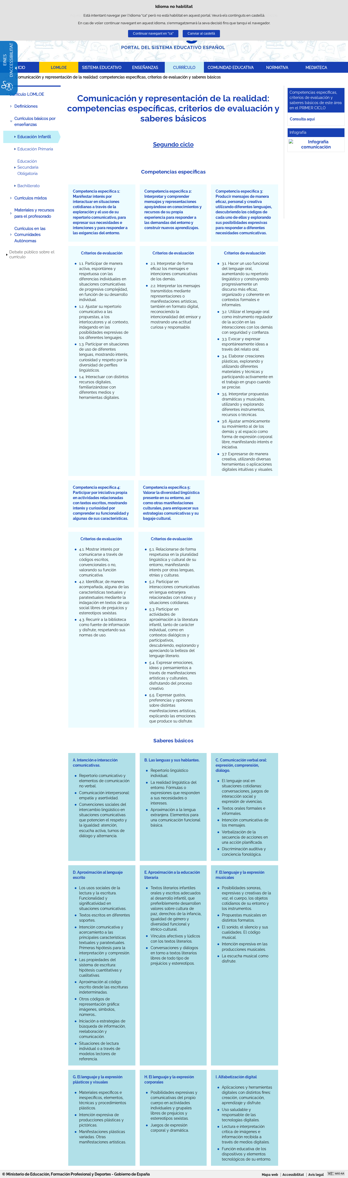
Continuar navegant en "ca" (153, 33)
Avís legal (316, 1175)
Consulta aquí (302, 119)
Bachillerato (28, 185)
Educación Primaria (35, 149)
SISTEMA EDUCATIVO (102, 67)
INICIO (19, 67)
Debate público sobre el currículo (31, 254)
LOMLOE (59, 67)
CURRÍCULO (184, 67)
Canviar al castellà (201, 33)
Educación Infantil (34, 136)
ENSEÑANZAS (145, 67)
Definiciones (26, 106)
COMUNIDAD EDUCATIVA (231, 67)
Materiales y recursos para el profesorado (34, 213)
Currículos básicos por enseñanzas (34, 121)
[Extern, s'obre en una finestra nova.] (316, 144)
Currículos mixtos (30, 198)
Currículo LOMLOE (26, 94)
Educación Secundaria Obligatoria (27, 167)
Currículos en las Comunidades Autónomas (29, 234)
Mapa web (270, 1175)
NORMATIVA (277, 67)
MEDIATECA (316, 67)
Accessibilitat (293, 1175)
